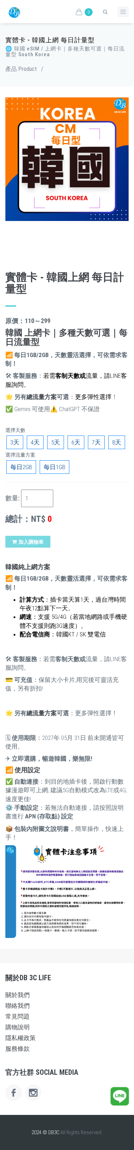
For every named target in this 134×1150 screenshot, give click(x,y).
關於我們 (17, 995)
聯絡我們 (17, 1005)
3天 (14, 442)
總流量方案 (41, 396)
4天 (35, 442)
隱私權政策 (20, 1037)
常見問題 (17, 1016)
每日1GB (54, 467)
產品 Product (21, 69)
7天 (96, 442)
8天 (116, 442)
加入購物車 (31, 542)
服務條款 (17, 1048)
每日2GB (21, 467)
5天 (55, 442)
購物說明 (17, 1027)
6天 (75, 442)
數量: (12, 498)
